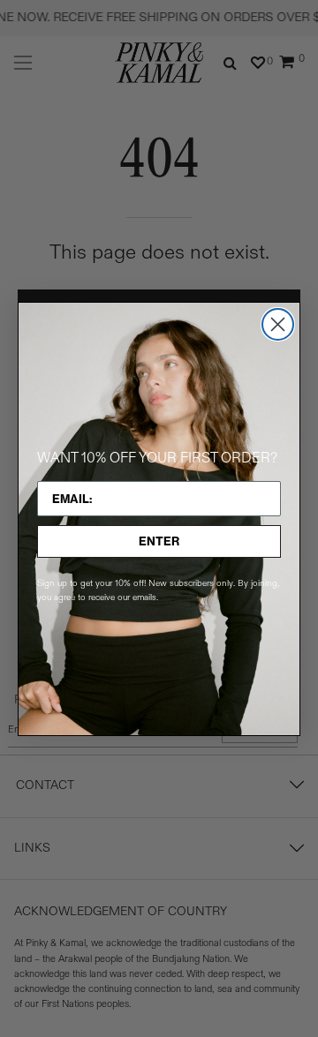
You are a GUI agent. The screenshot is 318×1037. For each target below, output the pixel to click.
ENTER (159, 541)
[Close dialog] (277, 324)
